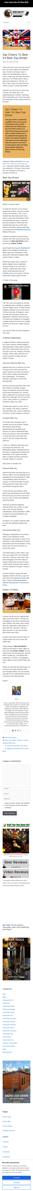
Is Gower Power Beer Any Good (16, 746)
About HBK (6, 1121)
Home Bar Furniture (9, 1018)
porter (18, 164)
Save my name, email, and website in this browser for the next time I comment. (17, 805)
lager (27, 161)
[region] (16, 1175)
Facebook (6, 1152)
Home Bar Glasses (9, 1025)
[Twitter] (20, 731)
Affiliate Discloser (9, 1131)
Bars (4, 994)
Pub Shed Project (9, 1046)
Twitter (5, 1147)
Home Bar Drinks (9, 1012)
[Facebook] (15, 731)
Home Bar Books (8, 1006)
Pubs (4, 1049)
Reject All (16, 1187)
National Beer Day (9, 743)
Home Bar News (11, 737)
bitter (4, 164)
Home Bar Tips (8, 1034)
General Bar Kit (8, 1000)
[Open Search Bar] (28, 22)
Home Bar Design (9, 1009)
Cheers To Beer (22, 740)
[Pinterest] (13, 731)
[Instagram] (18, 731)
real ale (13, 164)
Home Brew (7, 1037)
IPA (8, 164)
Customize (16, 1182)
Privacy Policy (7, 1126)
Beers (5, 997)
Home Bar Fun (8, 1015)
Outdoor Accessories (10, 1043)
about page (19, 856)
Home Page (7, 1117)
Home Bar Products (9, 1031)
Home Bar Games (9, 1021)
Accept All (17, 1177)
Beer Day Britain (10, 740)
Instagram (6, 1157)
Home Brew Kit (8, 1040)
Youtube (6, 1142)
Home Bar (6, 1003)
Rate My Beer (7, 1052)
